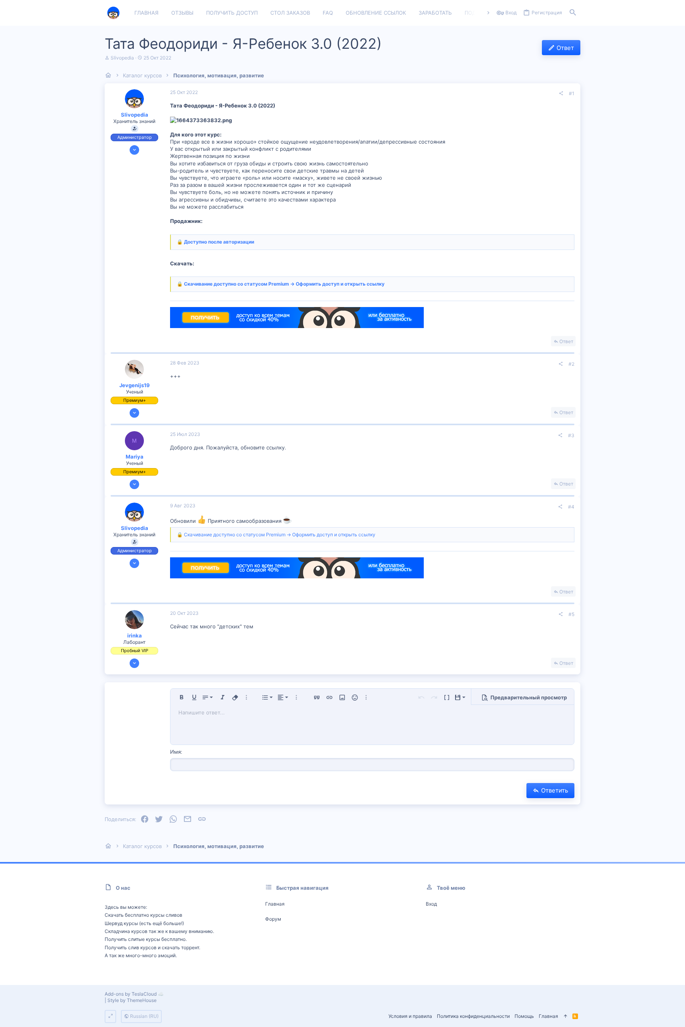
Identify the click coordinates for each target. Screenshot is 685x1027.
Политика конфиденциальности (473, 1016)
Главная (275, 904)
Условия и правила (410, 1016)
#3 (571, 435)
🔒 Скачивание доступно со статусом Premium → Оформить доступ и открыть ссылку (281, 284)
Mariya (135, 456)
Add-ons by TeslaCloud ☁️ (134, 994)
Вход (431, 904)
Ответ (566, 341)
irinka (134, 635)
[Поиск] (572, 13)
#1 (571, 93)
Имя (175, 752)
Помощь (524, 1016)
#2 (571, 364)
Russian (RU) (144, 1016)
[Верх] (565, 1016)
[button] (182, 697)
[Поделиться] (561, 93)
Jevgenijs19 (134, 385)
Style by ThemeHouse (132, 1000)
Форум (273, 919)
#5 (571, 614)
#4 (571, 507)
